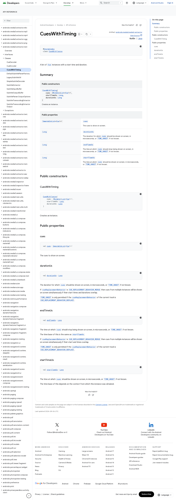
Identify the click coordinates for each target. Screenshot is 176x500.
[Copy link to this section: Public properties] (66, 226)
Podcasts (38, 474)
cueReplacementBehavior (54, 290)
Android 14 (110, 463)
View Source (135, 36)
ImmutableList (49, 121)
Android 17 (110, 451)
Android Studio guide (137, 453)
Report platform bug (160, 451)
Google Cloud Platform (104, 484)
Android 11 (110, 474)
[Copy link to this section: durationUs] (54, 266)
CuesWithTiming (55, 51)
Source (37, 463)
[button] (15, 28)
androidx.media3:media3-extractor (129, 32)
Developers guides (136, 457)
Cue (49, 65)
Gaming (62, 451)
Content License (101, 405)
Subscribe (146, 494)
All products (123, 484)
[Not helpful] (140, 25)
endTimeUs (88, 145)
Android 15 (110, 459)
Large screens (87, 451)
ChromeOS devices (89, 459)
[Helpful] (137, 25)
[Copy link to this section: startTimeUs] (56, 360)
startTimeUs (89, 158)
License (46, 494)
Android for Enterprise (43, 455)
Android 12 (110, 470)
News (37, 466)
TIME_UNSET (103, 138)
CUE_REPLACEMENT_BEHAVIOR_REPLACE (57, 300)
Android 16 (110, 455)
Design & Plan (48, 3)
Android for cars (88, 463)
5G (60, 470)
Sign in (170, 3)
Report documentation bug (163, 455)
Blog (36, 470)
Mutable (56, 93)
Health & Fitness (64, 459)
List (62, 93)
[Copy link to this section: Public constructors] (69, 176)
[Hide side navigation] (28, 495)
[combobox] (111, 3)
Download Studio (135, 465)
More (82, 3)
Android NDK (134, 469)
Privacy (61, 466)
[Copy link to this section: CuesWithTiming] (60, 187)
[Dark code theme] (140, 46)
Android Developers (47, 25)
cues (85, 121)
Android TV (86, 466)
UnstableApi (49, 49)
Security (38, 459)
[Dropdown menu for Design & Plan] (57, 3)
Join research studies (160, 463)
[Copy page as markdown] (87, 34)
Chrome (76, 484)
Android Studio (157, 3)
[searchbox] (16, 21)
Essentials (29, 3)
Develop (67, 3)
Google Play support (160, 459)
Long (61, 95)
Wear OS (85, 455)
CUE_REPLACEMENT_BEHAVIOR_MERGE (84, 290)
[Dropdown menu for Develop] (74, 3)
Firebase (87, 484)
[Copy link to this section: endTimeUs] (55, 310)
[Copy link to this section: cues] (47, 236)
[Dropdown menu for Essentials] (37, 3)
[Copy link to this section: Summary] (55, 75)
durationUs (88, 132)
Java (140, 38)
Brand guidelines (57, 494)
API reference (10, 12)
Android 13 (110, 466)
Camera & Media (65, 463)
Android (38, 451)
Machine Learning (65, 455)
